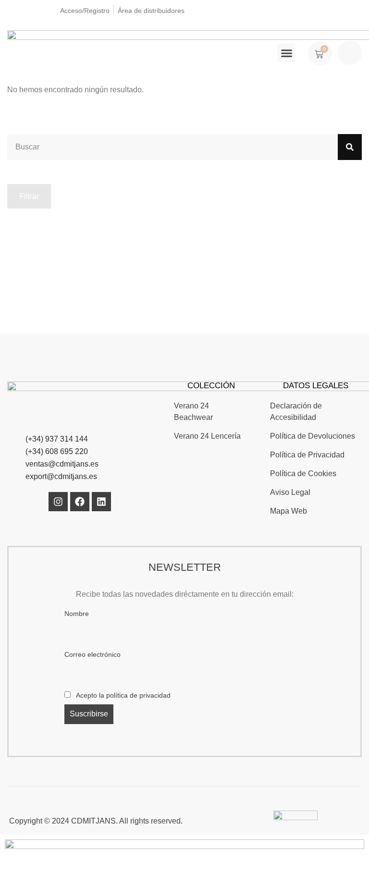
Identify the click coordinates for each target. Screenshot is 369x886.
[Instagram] (58, 501)
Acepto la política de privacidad (122, 695)
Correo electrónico (92, 654)
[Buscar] (350, 147)
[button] (286, 53)
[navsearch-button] (350, 53)
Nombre (76, 613)
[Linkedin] (101, 501)
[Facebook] (79, 501)
